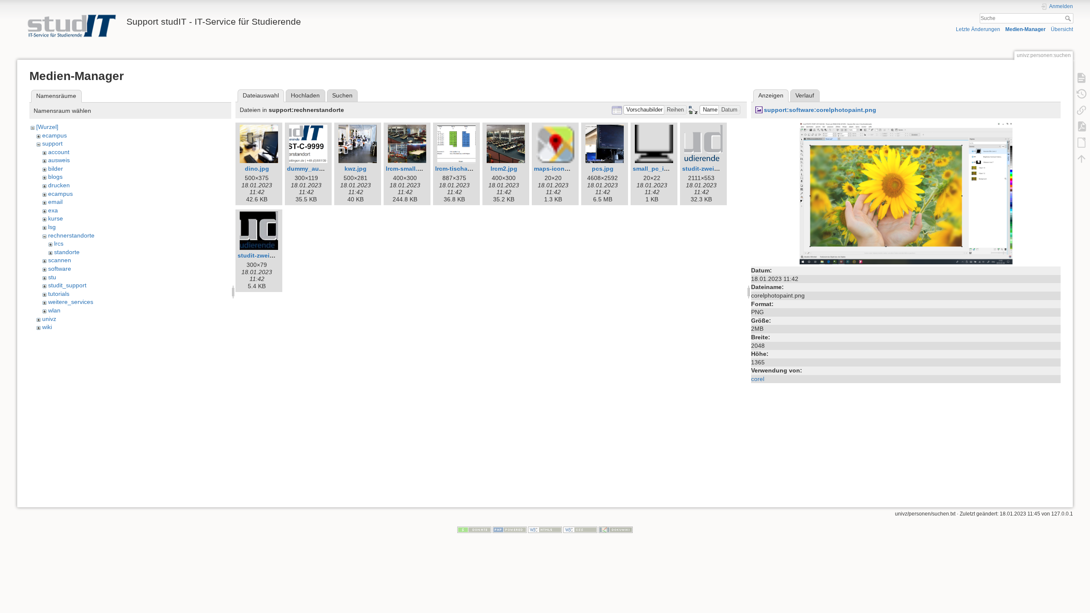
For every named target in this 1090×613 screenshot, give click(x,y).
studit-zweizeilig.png (712, 168)
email (55, 201)
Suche (1069, 18)
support (52, 143)
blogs (55, 176)
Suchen (342, 95)
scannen (59, 260)
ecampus (54, 135)
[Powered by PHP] (510, 530)
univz (49, 318)
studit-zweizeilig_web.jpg (274, 255)
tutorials (58, 293)
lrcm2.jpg (503, 168)
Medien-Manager (1025, 29)
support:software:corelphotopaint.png (820, 109)
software (59, 268)
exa (53, 210)
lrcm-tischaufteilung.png (471, 168)
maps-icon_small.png (565, 168)
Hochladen (305, 95)
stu (52, 277)
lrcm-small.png (407, 168)
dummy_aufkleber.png (319, 168)
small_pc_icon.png (660, 168)
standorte (67, 252)
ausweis (59, 160)
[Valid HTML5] (545, 530)
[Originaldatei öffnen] (906, 192)
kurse (55, 218)
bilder (55, 168)
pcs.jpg (603, 168)
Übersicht (1062, 29)
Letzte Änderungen (978, 29)
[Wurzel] (47, 126)
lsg (52, 226)
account (58, 152)
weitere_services (70, 301)
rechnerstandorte (71, 235)
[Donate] (474, 530)
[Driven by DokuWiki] (616, 530)
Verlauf (804, 95)
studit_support (67, 285)
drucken (59, 185)
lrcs (58, 243)
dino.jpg (257, 168)
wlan (54, 310)
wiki (47, 327)
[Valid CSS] (580, 530)
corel (757, 378)
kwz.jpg (355, 168)
